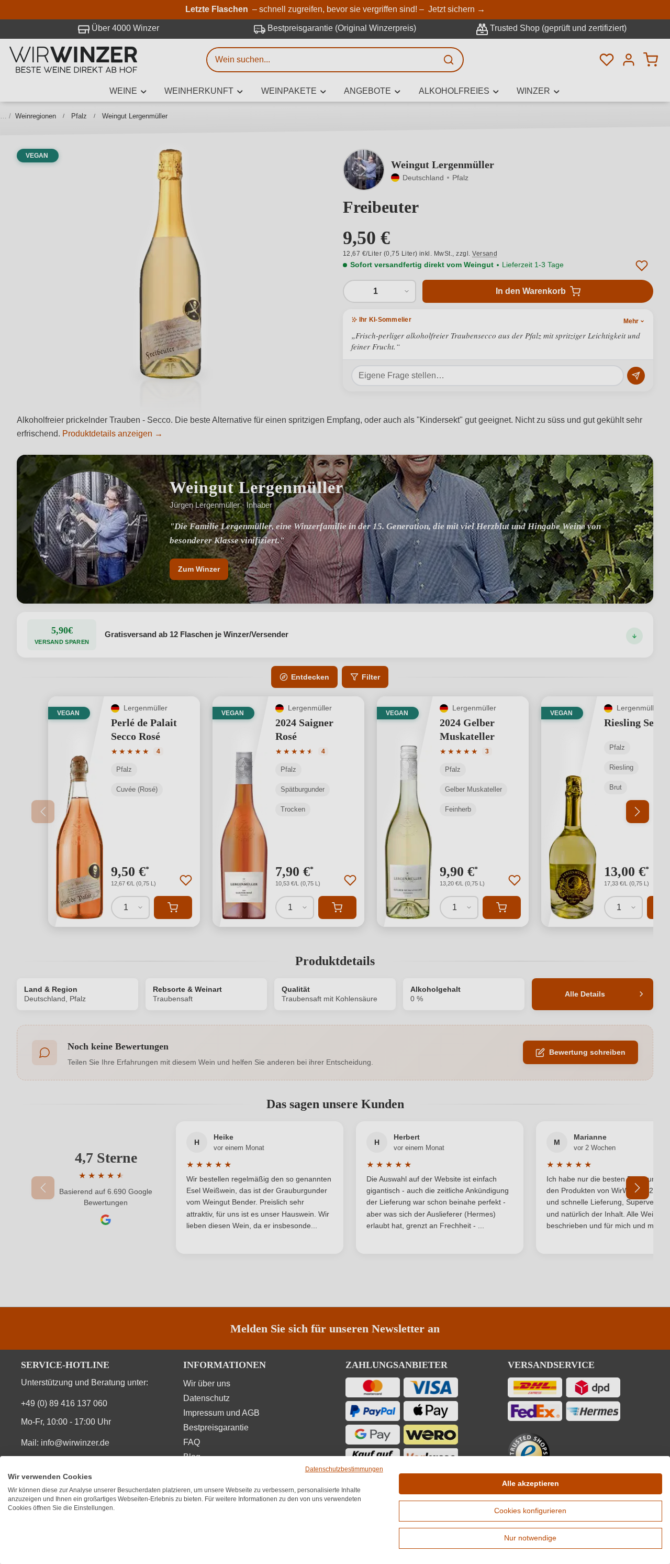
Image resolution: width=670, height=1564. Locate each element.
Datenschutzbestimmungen (344, 1469)
